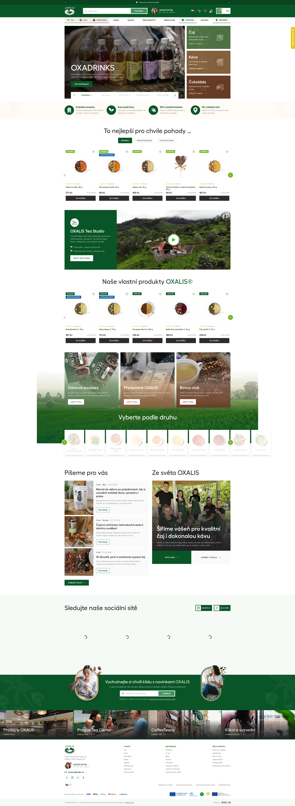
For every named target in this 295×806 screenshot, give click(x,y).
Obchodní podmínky (184, 784)
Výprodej (127, 769)
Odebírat (166, 693)
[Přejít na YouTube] (77, 777)
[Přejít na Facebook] (67, 777)
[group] (74, 442)
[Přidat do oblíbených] (93, 151)
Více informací (105, 84)
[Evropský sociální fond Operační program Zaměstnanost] (221, 794)
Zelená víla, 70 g (139, 187)
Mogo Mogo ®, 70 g (107, 329)
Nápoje (126, 762)
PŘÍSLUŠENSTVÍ (149, 20)
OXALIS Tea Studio (87, 231)
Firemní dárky (129, 772)
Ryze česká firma (126, 107)
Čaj (192, 32)
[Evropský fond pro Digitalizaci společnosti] (184, 794)
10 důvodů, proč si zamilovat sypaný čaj (120, 557)
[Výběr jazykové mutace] (193, 11)
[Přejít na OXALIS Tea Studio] (74, 222)
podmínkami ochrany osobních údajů (162, 699)
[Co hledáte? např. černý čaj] (115, 11)
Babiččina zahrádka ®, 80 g (178, 329)
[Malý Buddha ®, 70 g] (81, 307)
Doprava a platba (219, 750)
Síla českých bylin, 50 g (109, 187)
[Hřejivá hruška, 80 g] (81, 164)
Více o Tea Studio (81, 258)
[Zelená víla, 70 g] (147, 164)
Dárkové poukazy (83, 387)
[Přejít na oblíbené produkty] (205, 11)
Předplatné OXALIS (141, 387)
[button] (66, 2)
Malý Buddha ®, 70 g (74, 329)
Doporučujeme (167, 140)
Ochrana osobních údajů (205, 784)
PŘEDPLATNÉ (169, 20)
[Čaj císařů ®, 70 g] (214, 307)
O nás (168, 753)
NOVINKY (204, 20)
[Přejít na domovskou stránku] (70, 749)
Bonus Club (216, 756)
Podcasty (169, 762)
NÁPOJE (131, 20)
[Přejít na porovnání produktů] (199, 11)
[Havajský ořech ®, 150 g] (147, 307)
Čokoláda (197, 82)
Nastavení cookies (165, 784)
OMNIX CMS (129, 802)
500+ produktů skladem (171, 107)
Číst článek (103, 510)
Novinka (125, 140)
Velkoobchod (217, 759)
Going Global (217, 762)
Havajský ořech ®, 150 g (143, 329)
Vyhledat (138, 11)
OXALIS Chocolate (173, 769)
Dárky (126, 759)
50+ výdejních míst (211, 107)
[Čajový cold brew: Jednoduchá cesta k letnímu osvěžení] (79, 531)
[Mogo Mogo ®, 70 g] (114, 307)
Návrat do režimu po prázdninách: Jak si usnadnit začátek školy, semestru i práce (120, 493)
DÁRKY (116, 20)
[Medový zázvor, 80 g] (214, 164)
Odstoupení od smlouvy (221, 766)
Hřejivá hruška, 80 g (74, 187)
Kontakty (169, 750)
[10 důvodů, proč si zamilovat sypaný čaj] (79, 562)
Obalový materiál (172, 766)
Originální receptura (85, 107)
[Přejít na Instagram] (72, 777)
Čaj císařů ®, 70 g (206, 329)
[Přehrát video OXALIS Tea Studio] (173, 240)
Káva (193, 57)
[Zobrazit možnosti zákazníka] (211, 11)
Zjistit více (76, 402)
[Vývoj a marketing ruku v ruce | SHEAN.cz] (226, 802)
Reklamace (216, 753)
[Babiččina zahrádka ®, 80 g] (181, 307)
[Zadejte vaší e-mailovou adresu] (147, 693)
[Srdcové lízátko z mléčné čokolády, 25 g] (181, 164)
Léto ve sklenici (122, 67)
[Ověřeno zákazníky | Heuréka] (208, 794)
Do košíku (81, 198)
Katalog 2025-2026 (173, 772)
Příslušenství (128, 766)
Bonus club (189, 387)
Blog (167, 756)
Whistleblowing (224, 784)
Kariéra (168, 759)
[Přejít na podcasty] (83, 777)
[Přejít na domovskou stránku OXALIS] (70, 11)
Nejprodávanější (144, 140)
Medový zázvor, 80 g (208, 187)
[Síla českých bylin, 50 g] (114, 164)
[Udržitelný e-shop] (201, 794)
